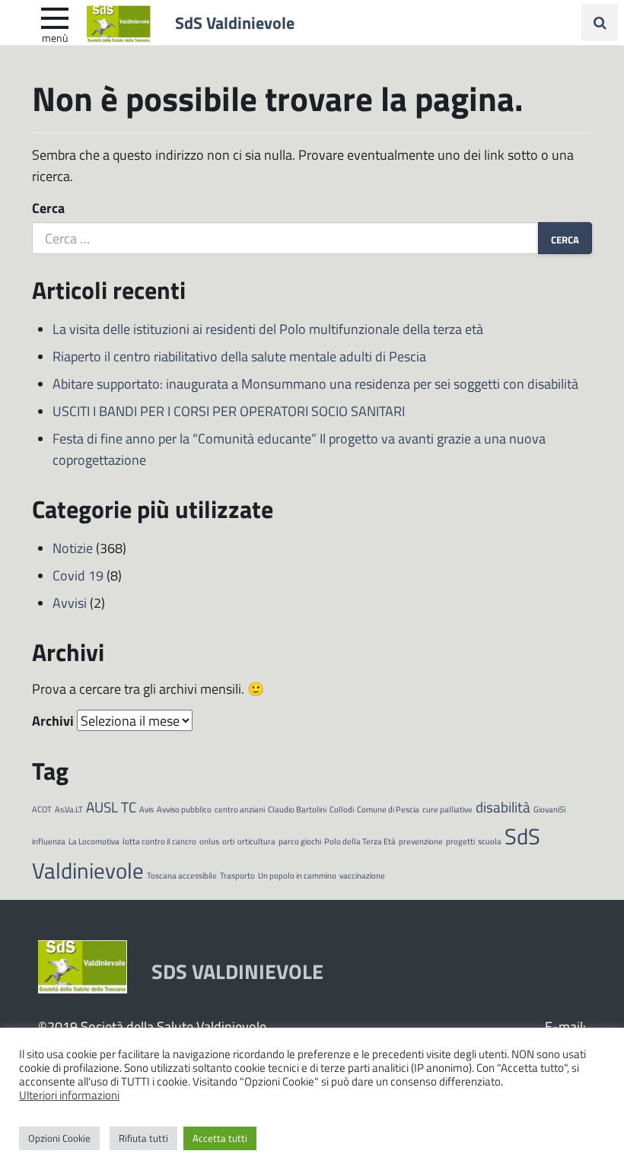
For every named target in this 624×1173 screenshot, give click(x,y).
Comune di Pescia (388, 809)
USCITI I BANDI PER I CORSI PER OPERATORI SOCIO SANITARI (229, 411)
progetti (460, 841)
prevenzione (421, 841)
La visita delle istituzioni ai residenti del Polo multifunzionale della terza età (268, 328)
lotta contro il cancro (159, 841)
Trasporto (237, 875)
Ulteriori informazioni (69, 1094)
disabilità (503, 806)
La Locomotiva (93, 841)
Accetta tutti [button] (220, 1138)
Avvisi (70, 602)
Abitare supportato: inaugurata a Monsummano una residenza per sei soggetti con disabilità (315, 383)
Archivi (53, 720)
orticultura (256, 841)
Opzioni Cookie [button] (59, 1138)
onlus (209, 841)
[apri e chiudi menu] (55, 17)
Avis (146, 809)
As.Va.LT (69, 809)
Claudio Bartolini (297, 809)
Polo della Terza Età (360, 841)
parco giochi (300, 841)
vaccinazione (362, 875)
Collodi (342, 809)
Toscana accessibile (182, 875)
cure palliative (447, 809)
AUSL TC (111, 806)
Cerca (48, 208)
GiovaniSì (549, 809)
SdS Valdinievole (234, 22)
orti (228, 841)
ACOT (42, 809)
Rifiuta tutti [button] (143, 1138)
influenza (48, 841)
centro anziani (240, 809)
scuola (489, 841)
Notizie (73, 548)
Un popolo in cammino (297, 875)
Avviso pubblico (184, 809)
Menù (55, 37)
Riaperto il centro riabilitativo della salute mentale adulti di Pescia (239, 356)
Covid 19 (78, 575)
